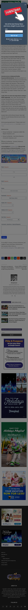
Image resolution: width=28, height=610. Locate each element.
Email (6, 29)
